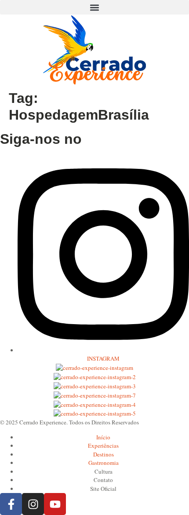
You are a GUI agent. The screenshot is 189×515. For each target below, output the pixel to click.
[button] (94, 7)
